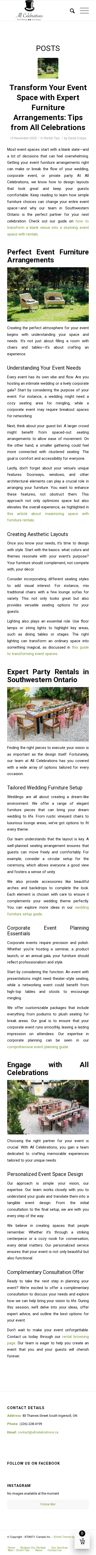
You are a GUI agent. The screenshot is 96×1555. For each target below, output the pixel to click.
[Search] (70, 10)
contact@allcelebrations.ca (38, 1432)
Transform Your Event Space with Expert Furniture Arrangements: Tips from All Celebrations (48, 107)
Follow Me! (48, 1504)
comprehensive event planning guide (37, 1047)
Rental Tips (52, 138)
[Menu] (82, 10)
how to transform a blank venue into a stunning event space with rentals (48, 228)
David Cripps (77, 138)
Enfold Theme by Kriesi (68, 1537)
